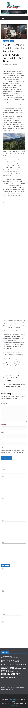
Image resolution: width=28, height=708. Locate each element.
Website (3, 440)
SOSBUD (12, 677)
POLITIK (11, 41)
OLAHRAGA (22, 668)
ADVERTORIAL (5, 41)
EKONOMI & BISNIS (10, 661)
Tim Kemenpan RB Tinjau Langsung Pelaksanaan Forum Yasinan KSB (14, 385)
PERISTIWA (16, 674)
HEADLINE (15, 664)
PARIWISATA (5, 671)
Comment (4, 403)
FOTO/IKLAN (6, 665)
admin (15, 64)
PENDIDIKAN (6, 674)
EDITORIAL (18, 657)
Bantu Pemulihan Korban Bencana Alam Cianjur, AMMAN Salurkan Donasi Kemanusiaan (15, 378)
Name (3, 425)
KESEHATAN (14, 668)
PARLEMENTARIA (14, 671)
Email (3, 432)
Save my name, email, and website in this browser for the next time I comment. (13, 452)
